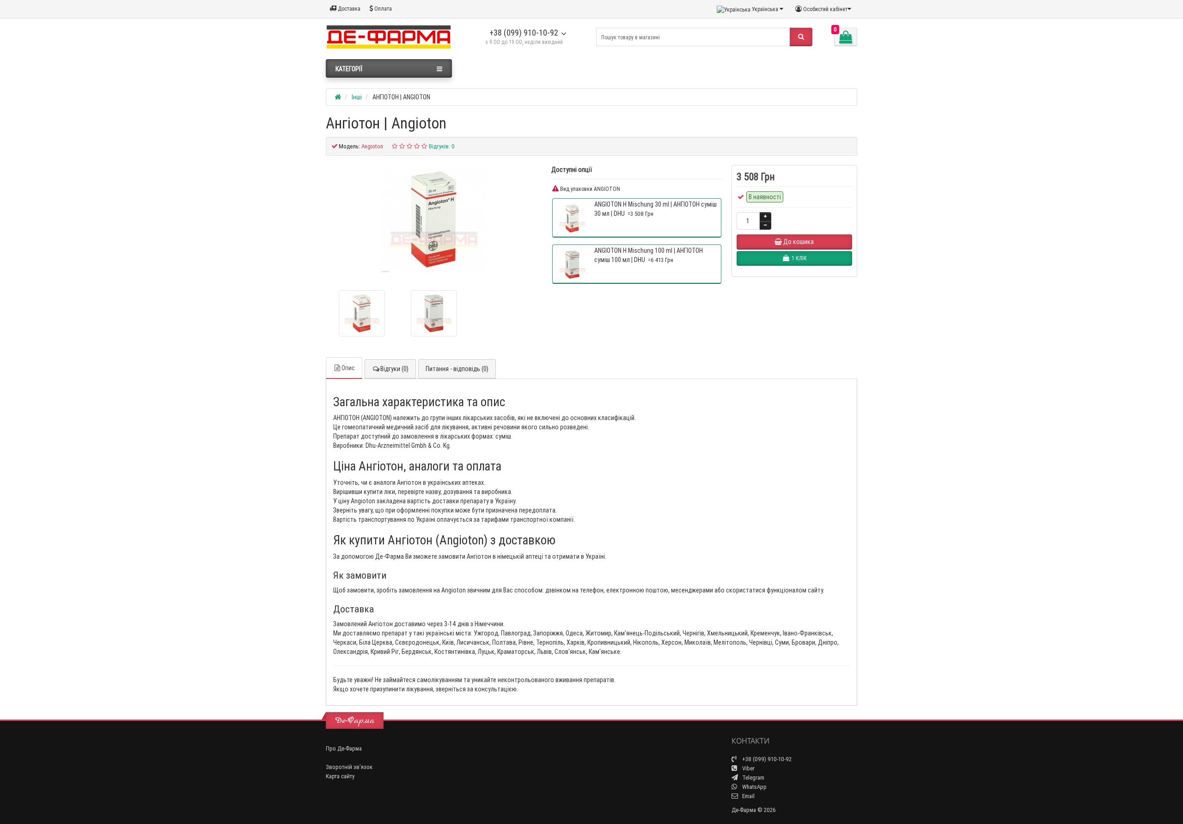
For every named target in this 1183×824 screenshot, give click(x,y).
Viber (748, 768)
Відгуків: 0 (442, 146)
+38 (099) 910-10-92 (523, 32)
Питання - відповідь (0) (457, 369)
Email (748, 796)
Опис (348, 368)
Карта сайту (340, 776)
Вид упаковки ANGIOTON (589, 188)
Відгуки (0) (394, 369)
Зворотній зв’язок (349, 767)
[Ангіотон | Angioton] (433, 219)
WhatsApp (754, 787)
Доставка (348, 8)
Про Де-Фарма (344, 748)
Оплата (382, 8)
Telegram (752, 777)
